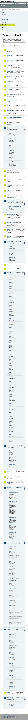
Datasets (4, 14)
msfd (8, 471)
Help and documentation (7, 12)
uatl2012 (13, 257)
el (11, 327)
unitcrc (12, 161)
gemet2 (9, 176)
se (11, 421)
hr (11, 354)
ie (11, 363)
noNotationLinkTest (13, 578)
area (12, 640)
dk (11, 318)
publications (10, 482)
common (9, 89)
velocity (13, 680)
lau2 (8, 268)
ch (11, 300)
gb (11, 345)
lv (11, 390)
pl (11, 403)
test (8, 543)
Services (4, 27)
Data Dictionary (12, 9)
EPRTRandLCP (11, 110)
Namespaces (5, 29)
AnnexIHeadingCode (13, 206)
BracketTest (13, 551)
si (11, 425)
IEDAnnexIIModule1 (11, 201)
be (11, 291)
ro (11, 412)
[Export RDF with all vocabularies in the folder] (24, 129)
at (11, 282)
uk (11, 438)
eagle (12, 251)
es (11, 331)
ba (11, 286)
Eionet (7, 9)
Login (17, 3)
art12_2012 (10, 55)
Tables (3, 17)
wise (8, 692)
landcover (10, 241)
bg (11, 296)
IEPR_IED (10, 229)
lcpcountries (13, 451)
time (12, 675)
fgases (9, 170)
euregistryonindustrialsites (11, 117)
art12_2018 (10, 60)
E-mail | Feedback (6, 715)
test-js (12, 583)
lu (11, 385)
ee (11, 322)
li (11, 376)
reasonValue (13, 501)
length (12, 657)
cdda (8, 85)
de (11, 314)
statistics (13, 668)
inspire (9, 236)
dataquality (10, 100)
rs (11, 416)
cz (11, 309)
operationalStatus (13, 492)
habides (9, 185)
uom (8, 629)
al (11, 277)
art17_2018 (10, 76)
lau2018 (9, 272)
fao (8, 128)
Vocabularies (5, 24)
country (13, 702)
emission (13, 652)
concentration (13, 645)
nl (11, 399)
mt (11, 394)
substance (13, 532)
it (11, 372)
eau (12, 561)
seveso (9, 487)
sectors (13, 464)
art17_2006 (10, 66)
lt (11, 381)
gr (11, 350)
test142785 (13, 588)
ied (8, 195)
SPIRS (12, 525)
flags (12, 138)
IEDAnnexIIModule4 (11, 222)
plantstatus (13, 457)
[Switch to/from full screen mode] (19, 3)
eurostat (9, 122)
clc (12, 246)
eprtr (8, 105)
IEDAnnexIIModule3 (11, 214)
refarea (12, 150)
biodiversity (10, 81)
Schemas (4, 22)
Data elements (5, 19)
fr (11, 340)
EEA (8, 1)
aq (8, 50)
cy (11, 305)
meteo (12, 663)
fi (11, 336)
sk (11, 430)
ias (8, 190)
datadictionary (11, 94)
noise (8, 476)
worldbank (10, 697)
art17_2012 (10, 71)
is (11, 368)
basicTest (13, 546)
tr (11, 434)
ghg (8, 179)
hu (11, 359)
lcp (8, 445)
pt (11, 407)
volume (13, 686)
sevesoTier (13, 517)
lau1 (8, 265)
